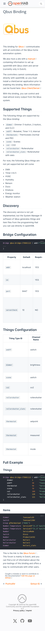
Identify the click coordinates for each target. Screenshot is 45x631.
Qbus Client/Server (31, 88)
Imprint (29, 611)
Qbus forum (30, 553)
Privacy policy (19, 611)
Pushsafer (10, 583)
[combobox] (41, 4)
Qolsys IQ (35, 583)
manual (32, 59)
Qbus (22, 46)
